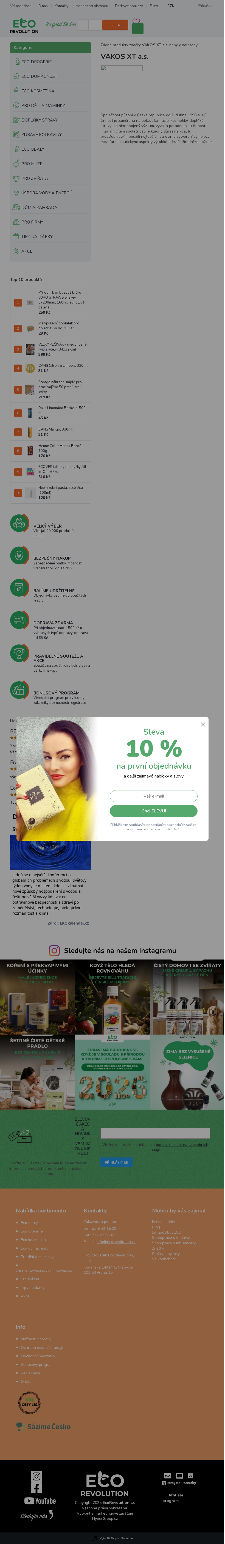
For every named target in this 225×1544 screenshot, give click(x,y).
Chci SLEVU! (151, 811)
